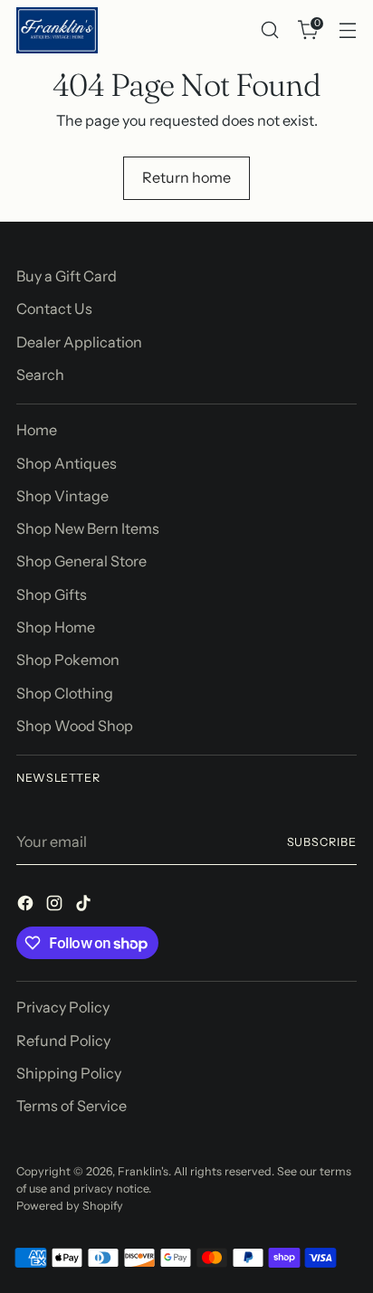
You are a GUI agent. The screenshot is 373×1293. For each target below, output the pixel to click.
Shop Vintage (62, 496)
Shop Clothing (64, 693)
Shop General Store (81, 561)
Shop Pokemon (68, 660)
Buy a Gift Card (66, 276)
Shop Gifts (51, 594)
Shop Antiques (66, 463)
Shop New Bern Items (87, 528)
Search (40, 375)
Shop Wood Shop (74, 726)
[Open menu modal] (347, 30)
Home (36, 430)
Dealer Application (79, 342)
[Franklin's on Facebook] (27, 905)
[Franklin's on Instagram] (56, 905)
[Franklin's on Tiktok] (85, 905)
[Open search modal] (269, 30)
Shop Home (55, 627)
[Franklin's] (57, 30)
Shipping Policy (68, 1073)
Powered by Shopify (69, 1205)
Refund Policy (63, 1041)
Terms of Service (71, 1106)
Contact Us (54, 308)
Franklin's (143, 1171)
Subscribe (322, 842)
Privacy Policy (63, 1007)
